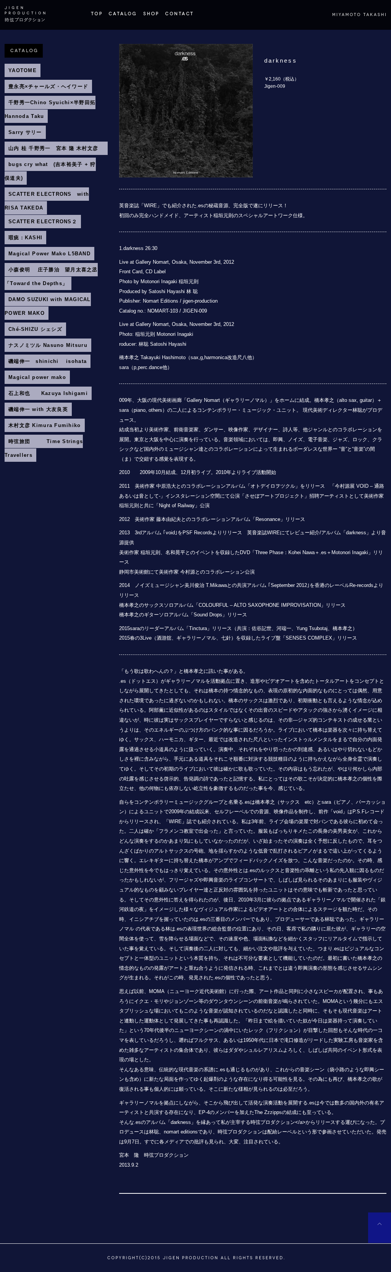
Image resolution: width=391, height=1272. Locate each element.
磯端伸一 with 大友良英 (38, 409)
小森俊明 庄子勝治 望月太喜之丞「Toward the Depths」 (51, 276)
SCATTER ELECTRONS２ (42, 221)
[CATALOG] (122, 16)
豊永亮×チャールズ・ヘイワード (48, 86)
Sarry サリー (25, 132)
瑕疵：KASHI (25, 237)
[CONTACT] (179, 16)
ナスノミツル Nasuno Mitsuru (47, 345)
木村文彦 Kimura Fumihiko (44, 425)
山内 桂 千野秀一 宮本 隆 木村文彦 (56, 148)
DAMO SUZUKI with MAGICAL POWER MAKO (48, 306)
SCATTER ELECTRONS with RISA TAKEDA (47, 201)
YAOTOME (22, 70)
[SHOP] (150, 16)
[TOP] (96, 16)
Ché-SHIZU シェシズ (35, 329)
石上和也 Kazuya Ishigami (48, 393)
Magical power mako (37, 377)
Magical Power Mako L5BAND (49, 253)
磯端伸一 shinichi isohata (47, 361)
